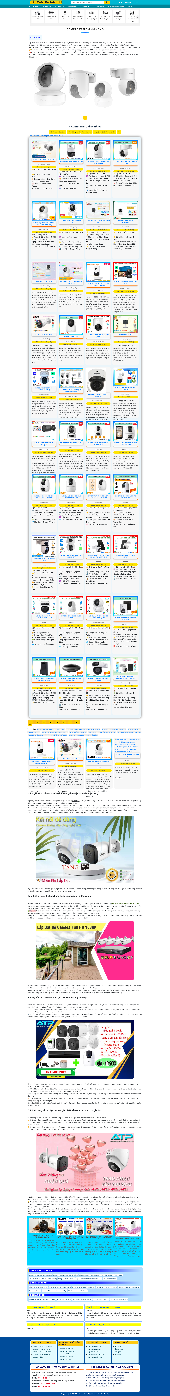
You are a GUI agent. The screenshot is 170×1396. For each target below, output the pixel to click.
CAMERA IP (59, 6)
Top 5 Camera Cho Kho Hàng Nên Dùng (89, 1279)
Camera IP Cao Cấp (66, 1356)
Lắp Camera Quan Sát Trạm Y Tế (99, 1238)
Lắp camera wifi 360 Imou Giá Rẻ (129, 1287)
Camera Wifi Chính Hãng (85, 29)
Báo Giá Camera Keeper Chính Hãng (129, 732)
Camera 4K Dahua (66, 1354)
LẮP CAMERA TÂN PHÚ (46, 2)
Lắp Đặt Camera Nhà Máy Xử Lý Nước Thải (70, 1238)
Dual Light (62, 132)
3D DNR (104, 132)
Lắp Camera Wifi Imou (95, 1357)
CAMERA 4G (85, 6)
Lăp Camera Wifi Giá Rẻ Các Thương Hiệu (102, 732)
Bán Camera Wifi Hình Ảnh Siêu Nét (83, 1287)
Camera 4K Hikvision (67, 1351)
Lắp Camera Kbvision (94, 1346)
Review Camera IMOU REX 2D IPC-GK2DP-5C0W (42, 1236)
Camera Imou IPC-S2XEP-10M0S (71, 443)
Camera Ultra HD (65, 1359)
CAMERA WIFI (47, 6)
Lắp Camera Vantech (94, 1349)
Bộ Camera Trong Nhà (64, 1299)
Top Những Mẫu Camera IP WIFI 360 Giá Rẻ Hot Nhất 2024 (47, 735)
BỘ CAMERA (33, 6)
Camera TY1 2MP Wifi (44, 281)
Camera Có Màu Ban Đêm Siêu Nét (40, 1275)
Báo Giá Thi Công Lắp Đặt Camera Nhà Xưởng (103, 1307)
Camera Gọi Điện (38, 1357)
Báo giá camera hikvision (66, 1279)
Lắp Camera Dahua (94, 1352)
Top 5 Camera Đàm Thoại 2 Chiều (111, 1275)
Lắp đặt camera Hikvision (96, 1354)
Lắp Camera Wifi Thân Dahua (77, 1291)
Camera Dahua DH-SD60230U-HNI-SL (54, 732)
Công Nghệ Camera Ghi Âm (42, 1354)
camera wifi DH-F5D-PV (44, 334)
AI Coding (112, 132)
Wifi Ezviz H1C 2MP (125, 334)
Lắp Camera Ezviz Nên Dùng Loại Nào (42, 1307)
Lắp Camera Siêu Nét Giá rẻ (119, 1299)
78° (69, 132)
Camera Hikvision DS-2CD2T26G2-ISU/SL (50, 729)
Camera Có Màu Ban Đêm (41, 1349)
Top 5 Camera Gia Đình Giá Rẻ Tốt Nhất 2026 (44, 1325)
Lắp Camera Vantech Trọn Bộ (82, 1299)
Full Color (85, 132)
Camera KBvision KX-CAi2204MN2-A (114, 729)
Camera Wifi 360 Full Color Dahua (60, 1287)
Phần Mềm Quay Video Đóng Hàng (99, 1325)
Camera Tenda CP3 (71, 337)
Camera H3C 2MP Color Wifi (44, 159)
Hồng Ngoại (76, 132)
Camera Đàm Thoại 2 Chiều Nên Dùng (65, 1275)
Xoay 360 (97, 132)
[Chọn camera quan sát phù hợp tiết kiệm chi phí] (138, 17)
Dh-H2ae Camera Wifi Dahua (128, 1238)
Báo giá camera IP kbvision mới (89, 1275)
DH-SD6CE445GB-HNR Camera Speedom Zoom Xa (83, 729)
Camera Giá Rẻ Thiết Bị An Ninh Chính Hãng (46, 136)
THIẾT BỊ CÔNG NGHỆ (115, 6)
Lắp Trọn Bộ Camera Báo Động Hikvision (42, 1299)
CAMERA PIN (72, 6)
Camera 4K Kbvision (66, 1348)
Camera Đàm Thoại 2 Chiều (42, 1352)
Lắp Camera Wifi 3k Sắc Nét (38, 1287)
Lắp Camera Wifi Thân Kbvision (107, 1287)
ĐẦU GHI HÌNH (98, 6)
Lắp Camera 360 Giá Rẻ (100, 1299)
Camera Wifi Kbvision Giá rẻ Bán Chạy (54, 1291)
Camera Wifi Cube (35, 1291)
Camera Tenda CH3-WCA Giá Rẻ (71, 162)
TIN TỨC (130, 6)
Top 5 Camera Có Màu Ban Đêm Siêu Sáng (43, 1279)
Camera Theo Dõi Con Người (42, 1346)
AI (90, 132)
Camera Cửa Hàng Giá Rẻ (78, 732)
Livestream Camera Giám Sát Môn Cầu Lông (83, 735)
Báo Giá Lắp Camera (109, 1279)
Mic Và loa (53, 132)
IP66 (119, 132)
